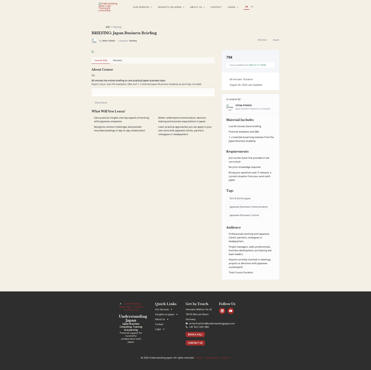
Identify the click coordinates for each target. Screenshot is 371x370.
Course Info (100, 60)
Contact (216, 7)
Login (231, 7)
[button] (150, 7)
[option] (252, 7)
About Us (196, 7)
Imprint (226, 357)
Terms (199, 357)
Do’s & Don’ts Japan (240, 198)
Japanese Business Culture (244, 215)
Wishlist (262, 39)
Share (276, 39)
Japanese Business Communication (249, 206)
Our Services (141, 7)
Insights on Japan (170, 7)
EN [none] (246, 6)
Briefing (133, 40)
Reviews (117, 60)
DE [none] (252, 6)
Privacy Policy (212, 357)
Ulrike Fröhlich (108, 40)
